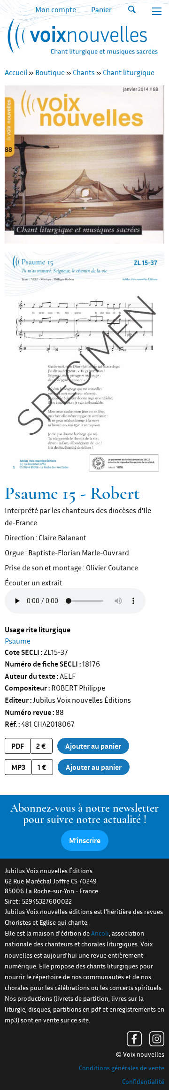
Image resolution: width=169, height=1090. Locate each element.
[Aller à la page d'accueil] (81, 39)
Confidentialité (143, 1081)
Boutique (50, 72)
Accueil (16, 72)
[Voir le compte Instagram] (156, 1038)
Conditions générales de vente (121, 1068)
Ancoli (100, 933)
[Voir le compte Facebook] (134, 1038)
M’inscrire (84, 840)
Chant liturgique (128, 72)
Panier (101, 9)
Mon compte (55, 9)
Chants (84, 72)
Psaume (18, 640)
